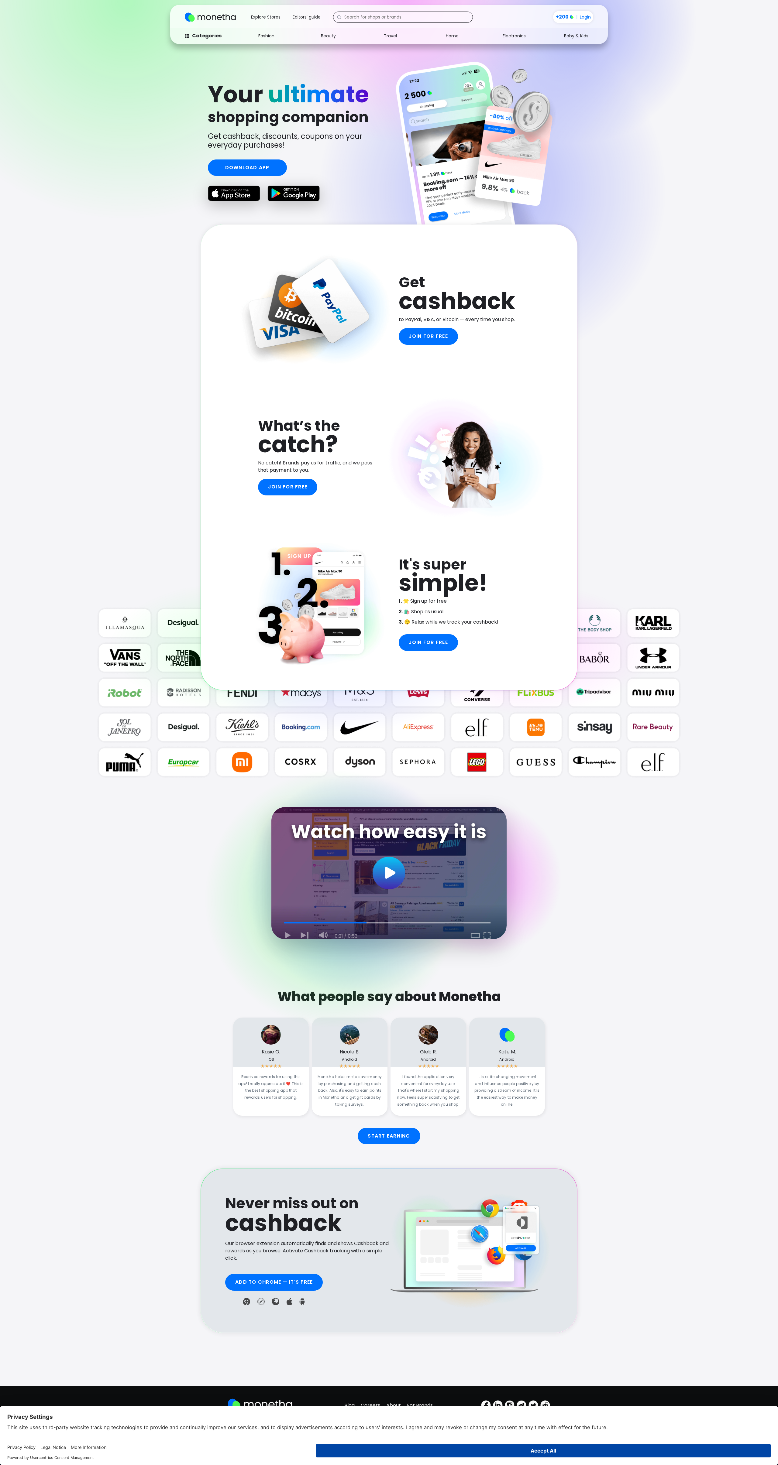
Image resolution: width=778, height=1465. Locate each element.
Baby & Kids (576, 36)
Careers (370, 1405)
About (393, 1405)
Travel (390, 36)
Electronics (514, 36)
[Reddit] (545, 1405)
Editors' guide (307, 17)
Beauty (328, 36)
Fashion (266, 36)
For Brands (420, 1405)
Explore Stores (266, 17)
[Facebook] (486, 1405)
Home (452, 36)
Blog (349, 1405)
